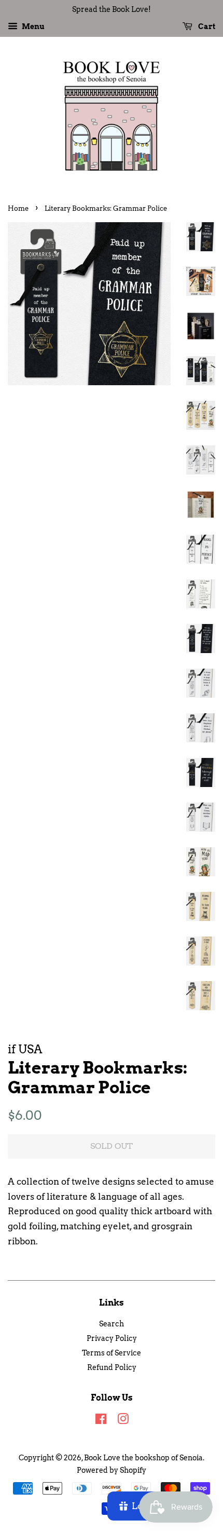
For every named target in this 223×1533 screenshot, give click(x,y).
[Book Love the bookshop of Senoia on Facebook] (101, 1421)
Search (111, 1323)
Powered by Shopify (111, 1470)
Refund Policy (111, 1367)
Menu (32, 26)
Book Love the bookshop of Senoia (143, 1457)
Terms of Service (111, 1353)
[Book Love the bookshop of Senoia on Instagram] (123, 1421)
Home (18, 208)
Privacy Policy (112, 1338)
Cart (206, 26)
